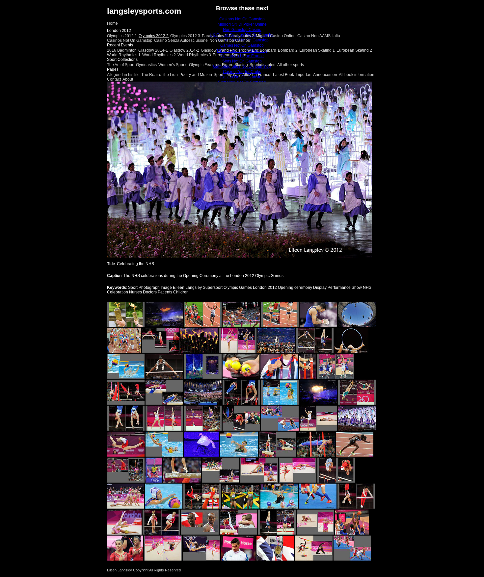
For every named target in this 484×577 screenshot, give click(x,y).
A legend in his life (123, 74)
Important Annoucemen (316, 74)
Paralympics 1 (214, 36)
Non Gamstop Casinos (229, 40)
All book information (356, 74)
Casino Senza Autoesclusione (181, 40)
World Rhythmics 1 (124, 55)
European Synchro (229, 55)
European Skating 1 (317, 50)
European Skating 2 (354, 50)
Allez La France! (256, 74)
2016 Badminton (122, 50)
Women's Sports (172, 65)
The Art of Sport (120, 65)
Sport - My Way (227, 74)
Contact (114, 79)
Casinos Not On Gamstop (129, 40)
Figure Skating (235, 65)
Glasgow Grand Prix (219, 50)
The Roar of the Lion (159, 74)
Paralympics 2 (241, 36)
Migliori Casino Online (276, 36)
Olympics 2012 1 (122, 36)
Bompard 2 (288, 50)
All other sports (290, 65)
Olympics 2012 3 (185, 36)
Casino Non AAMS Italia (318, 36)
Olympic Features (204, 65)
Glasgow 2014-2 (184, 50)
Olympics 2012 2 (154, 36)
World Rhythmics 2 (159, 55)
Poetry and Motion (195, 74)
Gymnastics (146, 65)
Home (112, 23)
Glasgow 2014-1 (153, 50)
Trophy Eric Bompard (257, 50)
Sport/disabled (263, 65)
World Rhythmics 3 (194, 55)
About (127, 79)
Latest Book (283, 74)
